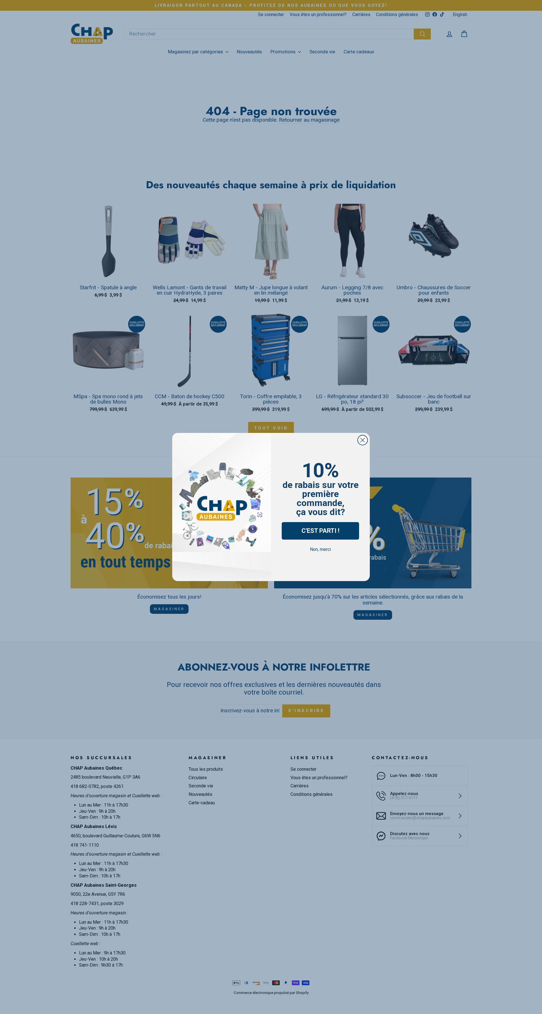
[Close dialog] (363, 440)
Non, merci (320, 549)
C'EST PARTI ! (320, 530)
